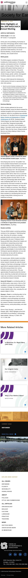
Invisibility (6, 489)
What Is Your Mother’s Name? (14, 395)
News (4, 522)
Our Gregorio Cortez (11, 369)
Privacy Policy (10, 575)
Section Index (7, 525)
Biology (5, 509)
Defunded (5, 484)
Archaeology (7, 506)
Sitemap (3, 575)
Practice (5, 516)
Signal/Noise (7, 491)
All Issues (6, 481)
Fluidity (5, 486)
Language (6, 514)
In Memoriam (6, 530)
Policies (5, 498)
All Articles (7, 503)
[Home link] (11, 546)
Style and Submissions (11, 500)
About (4, 495)
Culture (5, 511)
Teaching (5, 519)
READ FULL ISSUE (7, 434)
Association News (9, 528)
